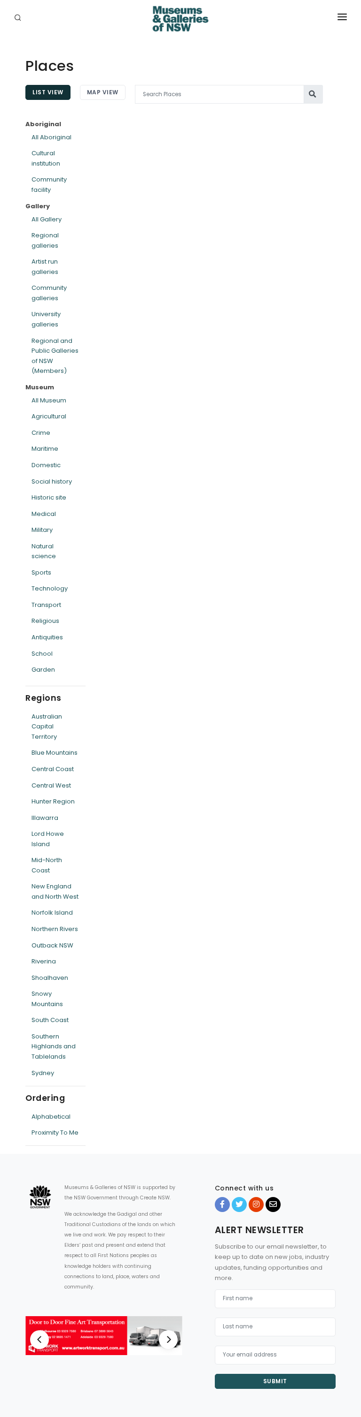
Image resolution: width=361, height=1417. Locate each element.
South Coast (50, 1019)
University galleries (46, 319)
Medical (43, 513)
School (42, 653)
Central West (51, 785)
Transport (46, 604)
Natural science (43, 551)
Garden (43, 669)
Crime (40, 432)
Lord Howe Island (47, 839)
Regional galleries (45, 240)
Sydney (42, 1072)
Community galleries (49, 293)
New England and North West (54, 891)
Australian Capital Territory (46, 726)
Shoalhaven (49, 977)
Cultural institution (45, 158)
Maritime (44, 448)
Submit (275, 1381)
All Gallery (46, 219)
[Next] (168, 1339)
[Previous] (39, 1339)
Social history (51, 481)
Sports (41, 572)
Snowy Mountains (47, 998)
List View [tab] (47, 92)
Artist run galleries (44, 266)
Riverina (43, 961)
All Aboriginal (51, 137)
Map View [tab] (102, 92)
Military (42, 529)
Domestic (46, 465)
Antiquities (47, 637)
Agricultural (48, 416)
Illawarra (44, 817)
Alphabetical (51, 1116)
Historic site (48, 497)
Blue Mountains (54, 752)
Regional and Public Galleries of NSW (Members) (54, 356)
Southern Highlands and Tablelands (53, 1046)
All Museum (48, 400)
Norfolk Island (52, 912)
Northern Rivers (54, 928)
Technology (49, 588)
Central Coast (52, 769)
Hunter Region (53, 801)
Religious (45, 620)
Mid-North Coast (46, 865)
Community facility (49, 184)
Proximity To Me (54, 1132)
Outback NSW (52, 945)
